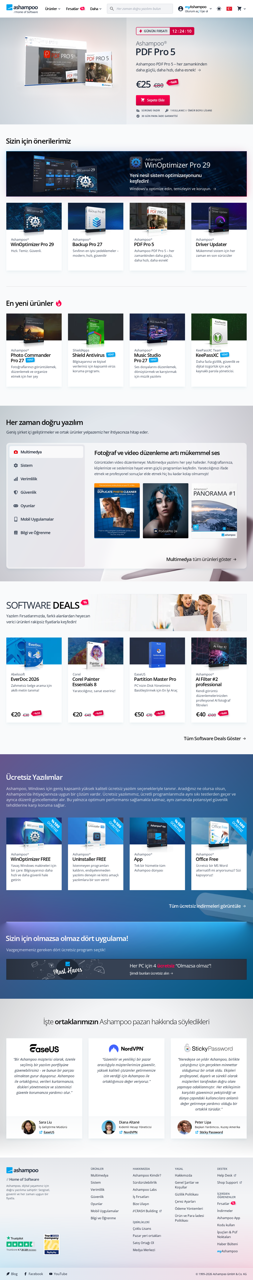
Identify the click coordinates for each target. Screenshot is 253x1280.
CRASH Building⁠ (145, 1211)
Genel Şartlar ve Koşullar (187, 1184)
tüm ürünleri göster (198, 559)
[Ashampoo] (22, 1170)
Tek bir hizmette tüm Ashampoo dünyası (149, 868)
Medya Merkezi (144, 1250)
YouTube (60, 1274)
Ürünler (51, 8)
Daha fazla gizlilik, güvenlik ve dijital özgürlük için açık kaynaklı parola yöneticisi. (217, 366)
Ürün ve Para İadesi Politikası (189, 1218)
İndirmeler (225, 1211)
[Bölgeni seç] (229, 8)
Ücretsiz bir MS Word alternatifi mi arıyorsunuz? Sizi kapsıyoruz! (218, 870)
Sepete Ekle (155, 100)
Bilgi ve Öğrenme (103, 1218)
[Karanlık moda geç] (219, 8)
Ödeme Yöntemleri (189, 1208)
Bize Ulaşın (141, 1204)
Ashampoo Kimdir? (147, 1175)
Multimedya (99, 1175)
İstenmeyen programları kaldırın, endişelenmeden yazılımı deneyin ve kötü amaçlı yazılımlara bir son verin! (96, 872)
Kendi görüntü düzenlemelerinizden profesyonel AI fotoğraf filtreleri (213, 698)
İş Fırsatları (141, 1197)
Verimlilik (97, 1189)
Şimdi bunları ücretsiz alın (149, 973)
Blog (14, 1274)
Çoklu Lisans (142, 1228)
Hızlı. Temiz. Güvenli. (26, 251)
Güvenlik (97, 1197)
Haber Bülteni (227, 1244)
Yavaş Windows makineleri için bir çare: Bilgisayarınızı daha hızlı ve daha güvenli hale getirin (33, 872)
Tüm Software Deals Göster (212, 738)
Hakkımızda (183, 1175)
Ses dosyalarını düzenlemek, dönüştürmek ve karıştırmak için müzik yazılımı (155, 372)
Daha (94, 8)
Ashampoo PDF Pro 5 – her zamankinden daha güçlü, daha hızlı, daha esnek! (154, 255)
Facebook (36, 1274)
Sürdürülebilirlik (145, 1182)
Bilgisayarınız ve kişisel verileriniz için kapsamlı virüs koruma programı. (94, 366)
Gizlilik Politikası (186, 1194)
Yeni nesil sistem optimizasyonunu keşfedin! (165, 178)
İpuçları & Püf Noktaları (227, 1234)
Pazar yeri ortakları (147, 1236)
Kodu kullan (226, 1225)
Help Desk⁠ (224, 1175)
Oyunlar (97, 1204)
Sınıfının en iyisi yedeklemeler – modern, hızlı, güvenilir (96, 253)
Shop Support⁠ (227, 1182)
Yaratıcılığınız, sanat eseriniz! (94, 691)
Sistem (96, 1182)
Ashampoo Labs (145, 1189)
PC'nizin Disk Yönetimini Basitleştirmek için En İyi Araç (155, 688)
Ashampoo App (228, 1218)
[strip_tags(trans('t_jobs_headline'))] (51, 1244)
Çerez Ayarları (185, 1201)
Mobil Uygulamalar (105, 1211)
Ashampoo (227, 1251)
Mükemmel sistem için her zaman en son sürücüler (215, 253)
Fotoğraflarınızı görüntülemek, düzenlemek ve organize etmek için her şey (33, 372)
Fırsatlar (75, 8)
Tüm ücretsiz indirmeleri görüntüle (205, 906)
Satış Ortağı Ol (143, 1243)
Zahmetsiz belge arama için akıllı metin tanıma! (31, 688)
